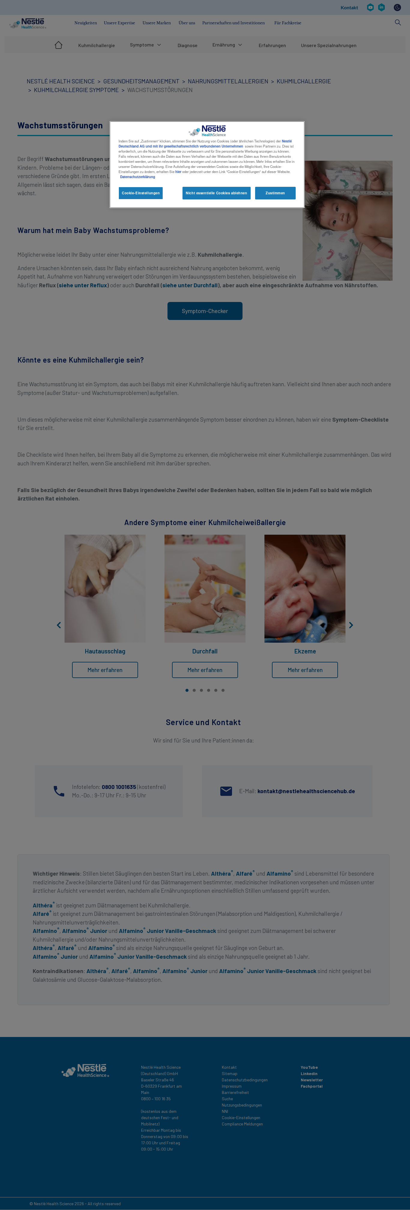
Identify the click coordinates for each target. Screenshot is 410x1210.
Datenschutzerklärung (137, 176)
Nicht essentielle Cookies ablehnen (216, 192)
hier (178, 171)
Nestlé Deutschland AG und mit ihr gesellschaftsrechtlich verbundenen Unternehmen (205, 143)
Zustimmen (275, 192)
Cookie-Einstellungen (141, 192)
